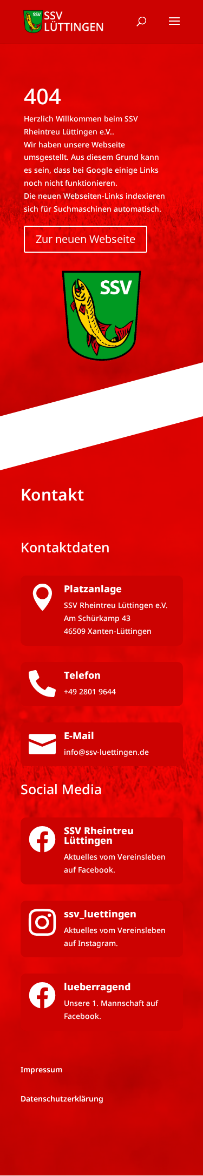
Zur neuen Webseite (85, 239)
